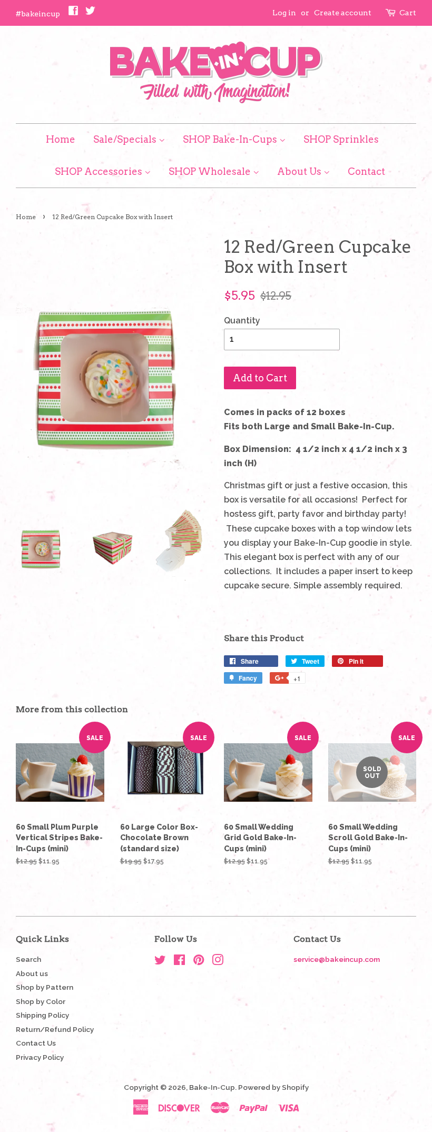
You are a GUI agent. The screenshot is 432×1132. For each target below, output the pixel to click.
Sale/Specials (126, 139)
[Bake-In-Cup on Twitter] (160, 962)
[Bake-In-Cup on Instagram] (217, 962)
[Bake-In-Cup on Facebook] (179, 962)
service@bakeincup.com (336, 959)
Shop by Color (40, 1001)
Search (28, 959)
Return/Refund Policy (55, 1029)
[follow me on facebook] (73, 13)
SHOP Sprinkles (341, 139)
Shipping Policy (42, 1015)
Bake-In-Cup (212, 1087)
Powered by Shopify (273, 1087)
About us (32, 973)
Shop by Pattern (44, 987)
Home (60, 139)
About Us (300, 171)
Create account (342, 12)
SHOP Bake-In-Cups (231, 139)
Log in (284, 12)
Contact (366, 171)
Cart (407, 12)
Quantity (242, 321)
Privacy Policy (40, 1057)
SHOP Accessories (99, 171)
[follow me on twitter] (90, 13)
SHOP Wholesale (211, 171)
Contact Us (36, 1043)
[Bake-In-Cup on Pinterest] (198, 962)
